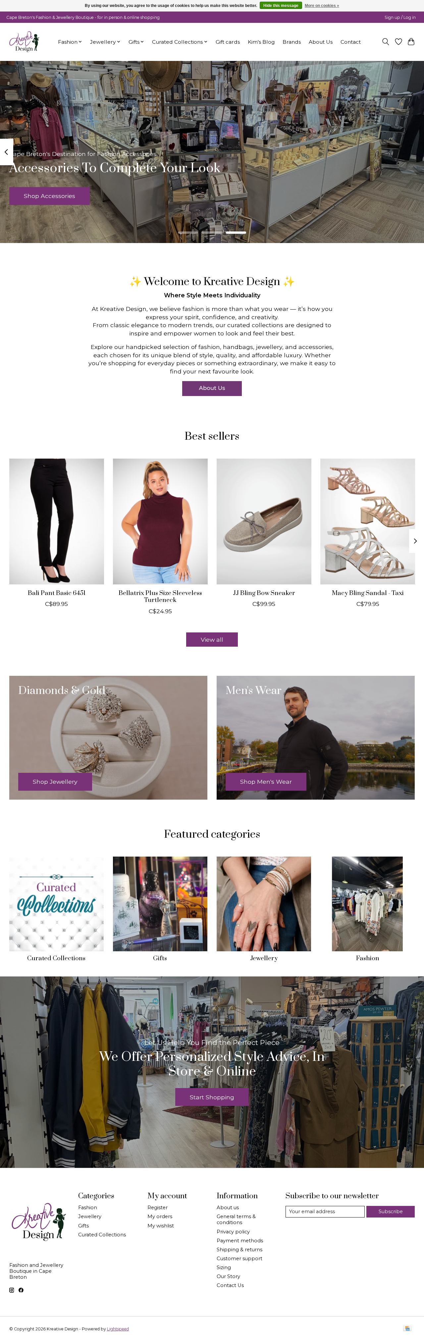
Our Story (228, 1276)
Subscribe (391, 1212)
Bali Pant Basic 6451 (56, 593)
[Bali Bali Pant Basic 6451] (56, 521)
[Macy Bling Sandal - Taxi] (367, 521)
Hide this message (280, 5)
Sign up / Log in (400, 17)
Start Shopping (212, 1097)
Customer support (239, 1259)
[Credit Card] (407, 1329)
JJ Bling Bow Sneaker (264, 593)
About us (228, 1208)
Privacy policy (233, 1232)
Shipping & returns (239, 1250)
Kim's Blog (261, 42)
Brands (292, 42)
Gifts (160, 958)
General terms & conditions (236, 1219)
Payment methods (240, 1241)
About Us (321, 42)
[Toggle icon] (385, 42)
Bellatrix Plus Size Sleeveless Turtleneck (160, 596)
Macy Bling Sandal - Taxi (367, 593)
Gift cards (228, 42)
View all (212, 639)
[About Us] (212, 388)
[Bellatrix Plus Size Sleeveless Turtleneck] (160, 521)
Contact (351, 42)
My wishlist (160, 1226)
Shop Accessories (49, 195)
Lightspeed (118, 1328)
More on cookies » (322, 5)
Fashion (367, 958)
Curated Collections (56, 958)
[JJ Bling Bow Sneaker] (264, 521)
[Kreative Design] (24, 41)
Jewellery (264, 958)
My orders (159, 1216)
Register (157, 1208)
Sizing (224, 1267)
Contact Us (230, 1285)
